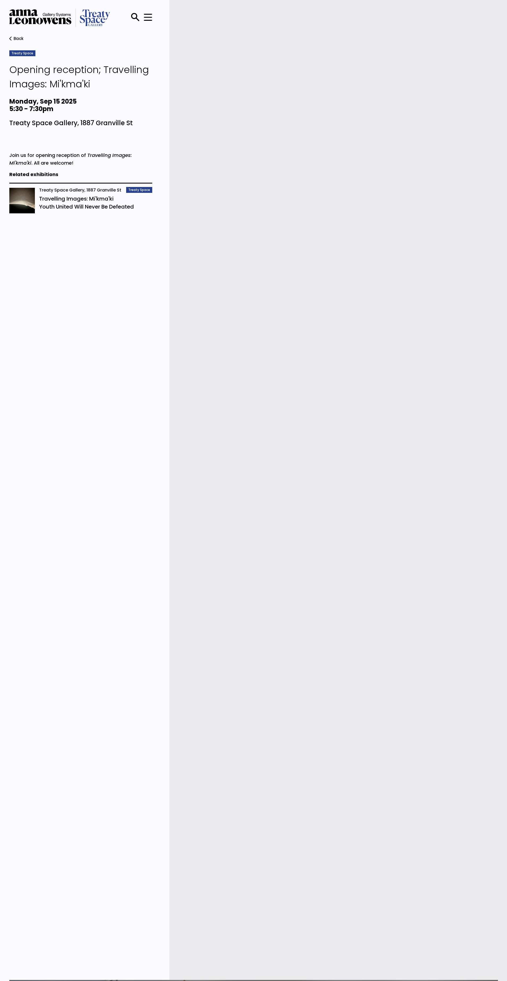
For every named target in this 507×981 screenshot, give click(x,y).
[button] (147, 17)
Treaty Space (22, 53)
